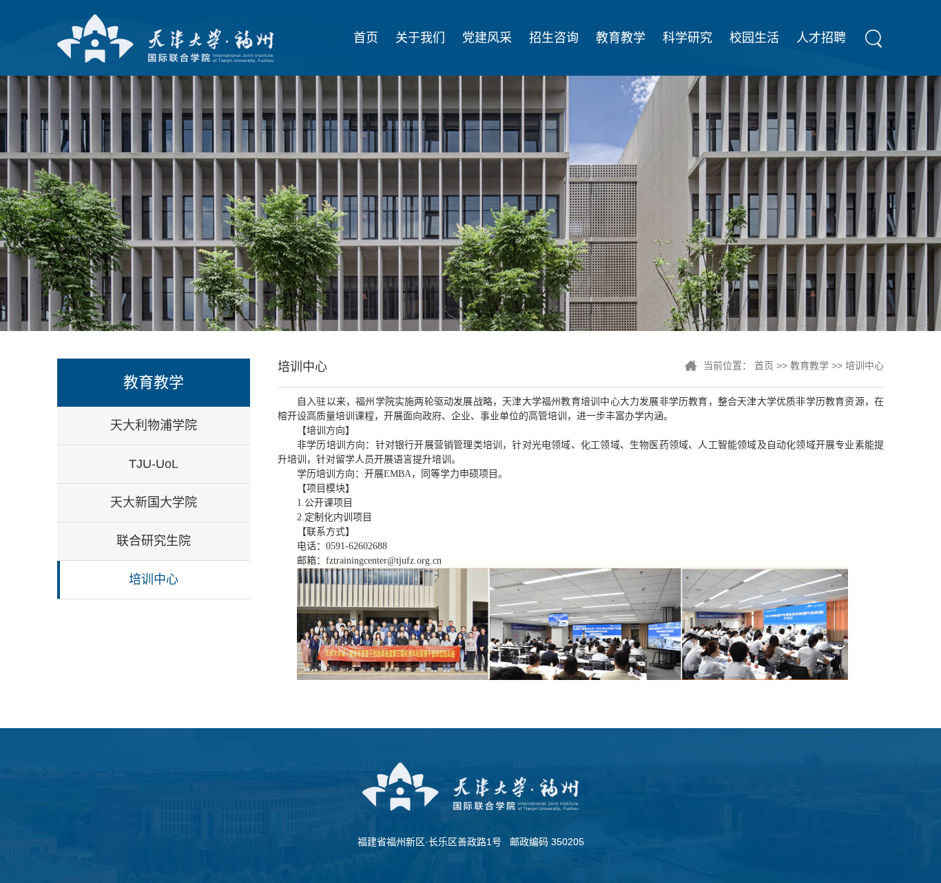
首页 (365, 38)
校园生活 (754, 38)
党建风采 (487, 38)
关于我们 (420, 38)
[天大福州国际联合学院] (165, 37)
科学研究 (687, 38)
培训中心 (153, 579)
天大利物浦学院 (153, 425)
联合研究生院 (153, 541)
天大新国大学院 (153, 502)
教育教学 (620, 38)
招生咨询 (554, 38)
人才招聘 (821, 38)
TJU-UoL (153, 464)
